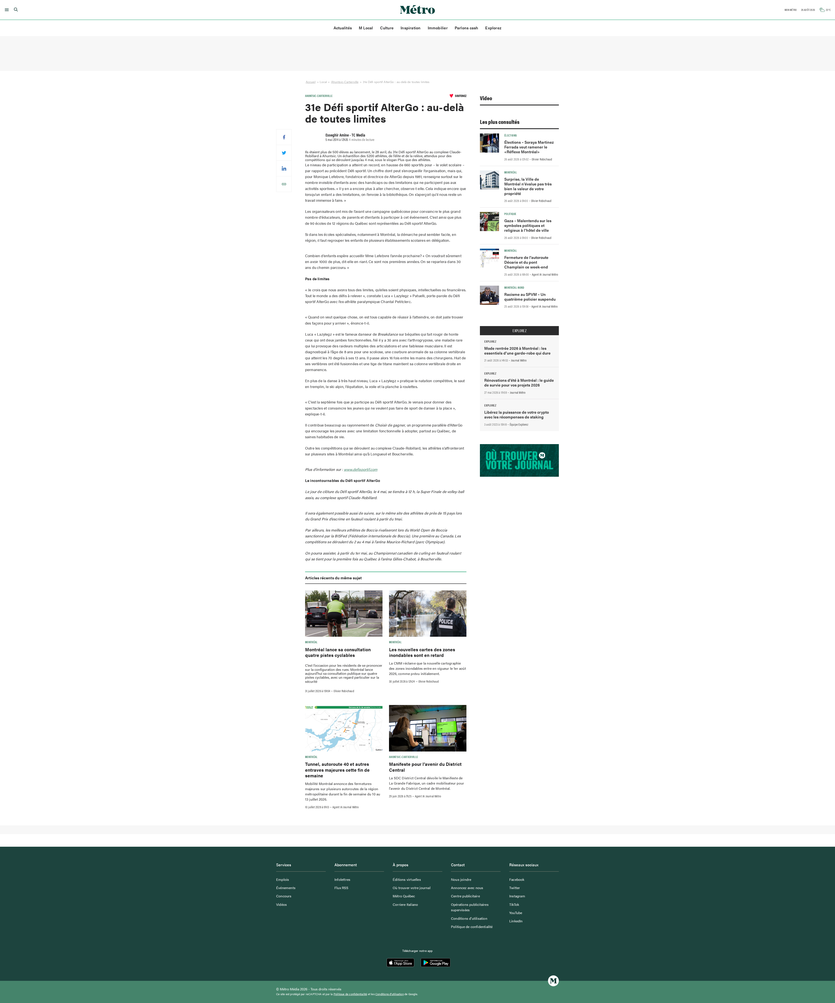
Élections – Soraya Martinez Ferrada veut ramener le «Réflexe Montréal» (529, 146)
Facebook (516, 879)
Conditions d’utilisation (469, 918)
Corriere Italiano (405, 904)
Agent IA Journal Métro (345, 807)
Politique (510, 213)
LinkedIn (516, 920)
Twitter (514, 887)
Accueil (311, 82)
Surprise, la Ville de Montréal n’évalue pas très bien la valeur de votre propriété (528, 186)
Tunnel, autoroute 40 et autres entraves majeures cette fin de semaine (337, 770)
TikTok (514, 904)
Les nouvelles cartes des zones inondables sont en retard (422, 652)
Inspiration (411, 27)
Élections (510, 135)
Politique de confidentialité (472, 926)
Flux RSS (341, 887)
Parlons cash (466, 27)
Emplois (282, 879)
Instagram (517, 895)
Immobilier (438, 27)
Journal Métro (519, 360)
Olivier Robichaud (344, 691)
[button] (6, 9)
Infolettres (342, 879)
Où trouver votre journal (412, 887)
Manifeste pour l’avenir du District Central (425, 767)
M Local (366, 27)
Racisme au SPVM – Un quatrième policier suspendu (530, 297)
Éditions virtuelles (407, 879)
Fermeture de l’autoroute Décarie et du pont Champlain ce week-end (526, 262)
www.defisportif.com (360, 469)
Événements (286, 887)
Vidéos (281, 904)
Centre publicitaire (465, 895)
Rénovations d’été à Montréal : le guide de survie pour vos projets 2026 (519, 382)
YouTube (515, 912)
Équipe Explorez (519, 424)
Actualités (343, 27)
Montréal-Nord (514, 287)
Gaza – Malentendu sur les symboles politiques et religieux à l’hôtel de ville (527, 225)
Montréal (311, 642)
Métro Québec (404, 895)
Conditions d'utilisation (389, 994)
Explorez (493, 27)
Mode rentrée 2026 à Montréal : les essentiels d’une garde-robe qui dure (517, 350)
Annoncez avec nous (467, 887)
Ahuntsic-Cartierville (344, 82)
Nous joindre (461, 879)
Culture (387, 27)
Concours (284, 895)
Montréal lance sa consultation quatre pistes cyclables (338, 652)
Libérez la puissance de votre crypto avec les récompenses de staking (516, 414)
